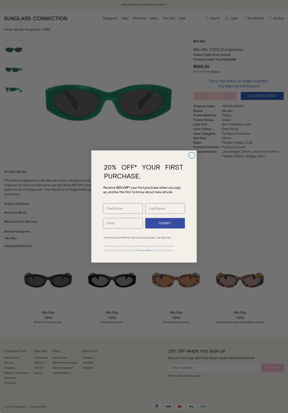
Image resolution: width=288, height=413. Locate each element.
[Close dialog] (192, 155)
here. (168, 237)
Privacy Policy (144, 250)
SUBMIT (165, 223)
